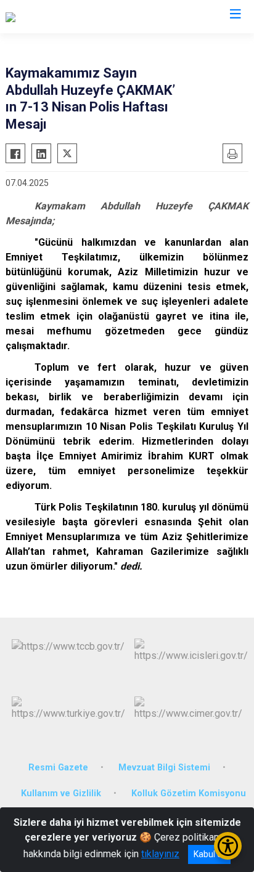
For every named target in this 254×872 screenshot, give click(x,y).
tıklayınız (160, 854)
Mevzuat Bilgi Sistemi (164, 767)
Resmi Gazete (58, 767)
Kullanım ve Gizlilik (61, 793)
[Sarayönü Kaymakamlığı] (56, 16)
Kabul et (209, 854)
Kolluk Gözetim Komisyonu (188, 793)
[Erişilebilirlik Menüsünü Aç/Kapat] (228, 846)
